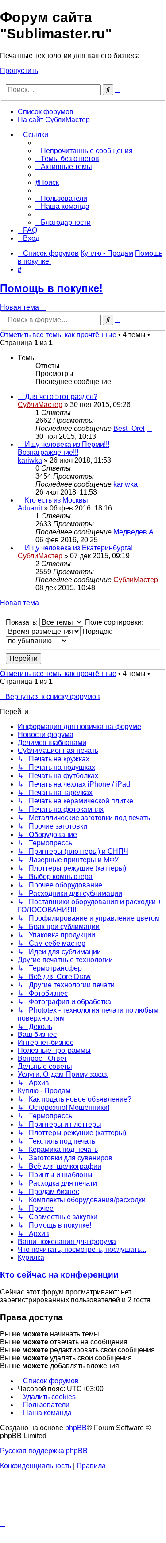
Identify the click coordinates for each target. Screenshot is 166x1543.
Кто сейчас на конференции (59, 1274)
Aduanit (30, 508)
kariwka (30, 460)
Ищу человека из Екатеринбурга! (79, 548)
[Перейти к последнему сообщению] (149, 428)
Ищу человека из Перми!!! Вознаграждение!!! (63, 448)
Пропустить (19, 70)
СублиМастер (40, 404)
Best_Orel (129, 428)
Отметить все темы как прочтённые (58, 334)
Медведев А (133, 532)
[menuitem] (84, 150)
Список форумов (45, 111)
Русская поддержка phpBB (44, 1451)
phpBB (76, 1428)
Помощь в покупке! (51, 288)
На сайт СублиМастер (54, 119)
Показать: (22, 622)
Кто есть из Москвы (56, 500)
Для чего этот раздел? (61, 396)
